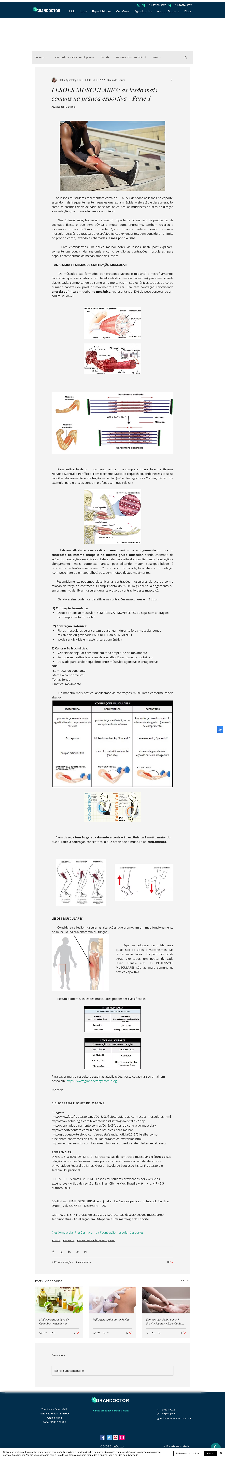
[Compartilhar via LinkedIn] (69, 1251)
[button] (185, 57)
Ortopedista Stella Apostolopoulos (74, 57)
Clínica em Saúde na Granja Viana (111, 1410)
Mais (155, 57)
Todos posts (42, 57)
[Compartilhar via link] (77, 1251)
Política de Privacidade (176, 1446)
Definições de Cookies (187, 1453)
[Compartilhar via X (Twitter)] (61, 1251)
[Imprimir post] (85, 1251)
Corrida (105, 57)
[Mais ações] (171, 80)
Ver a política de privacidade (123, 1455)
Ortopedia (68, 1240)
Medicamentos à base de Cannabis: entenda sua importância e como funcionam (57, 1321)
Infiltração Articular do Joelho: (111, 1319)
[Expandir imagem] (81, 882)
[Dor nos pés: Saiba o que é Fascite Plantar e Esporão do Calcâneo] (166, 1300)
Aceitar (210, 1453)
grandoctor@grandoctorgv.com (174, 1418)
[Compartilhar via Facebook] (53, 1251)
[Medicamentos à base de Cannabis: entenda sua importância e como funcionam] (59, 1300)
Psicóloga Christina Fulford (131, 57)
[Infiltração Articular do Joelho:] (112, 1300)
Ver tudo (185, 1280)
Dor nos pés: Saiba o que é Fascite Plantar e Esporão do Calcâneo (163, 1321)
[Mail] (144, 5)
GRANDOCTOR (112, 1400)
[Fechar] (221, 1453)
